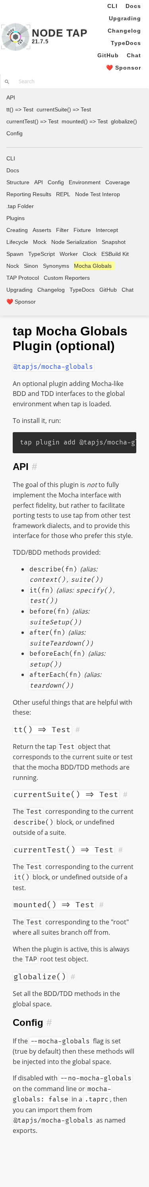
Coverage (117, 182)
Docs (133, 6)
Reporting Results (28, 194)
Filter (62, 230)
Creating (17, 230)
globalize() (124, 121)
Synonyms (56, 266)
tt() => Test (19, 109)
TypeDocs (126, 43)
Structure (17, 182)
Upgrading (125, 18)
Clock (90, 254)
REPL (63, 194)
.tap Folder (20, 206)
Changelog (124, 30)
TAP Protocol (22, 278)
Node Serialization (74, 242)
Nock (12, 266)
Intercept (107, 230)
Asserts (42, 230)
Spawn (14, 254)
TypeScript (41, 254)
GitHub (108, 55)
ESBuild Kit (115, 254)
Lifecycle (17, 242)
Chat (134, 55)
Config (14, 133)
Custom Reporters (67, 278)
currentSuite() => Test (64, 109)
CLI (112, 6)
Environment (85, 182)
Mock (39, 242)
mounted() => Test (85, 121)
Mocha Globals (93, 266)
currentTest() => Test (32, 121)
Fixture (82, 230)
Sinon (31, 266)
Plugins (15, 218)
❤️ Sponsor (123, 67)
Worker (69, 254)
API (10, 97)
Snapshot (114, 242)
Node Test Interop (97, 194)
